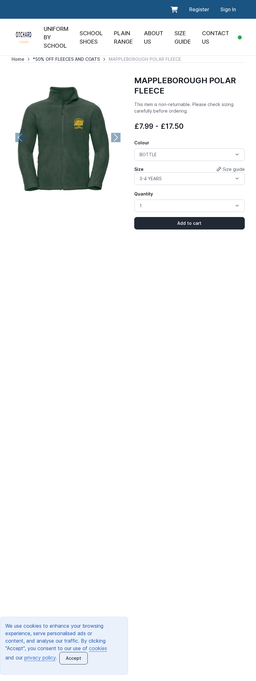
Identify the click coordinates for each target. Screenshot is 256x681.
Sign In (228, 9)
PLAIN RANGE (123, 37)
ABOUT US (153, 37)
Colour (141, 142)
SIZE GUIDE (183, 37)
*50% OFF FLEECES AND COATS (66, 59)
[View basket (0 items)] (174, 9)
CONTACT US (215, 37)
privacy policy (40, 657)
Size (139, 169)
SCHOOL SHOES (91, 37)
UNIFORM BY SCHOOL (56, 37)
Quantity (143, 193)
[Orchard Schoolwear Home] (23, 37)
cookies (98, 648)
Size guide (234, 169)
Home (18, 59)
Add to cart (189, 223)
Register (199, 9)
